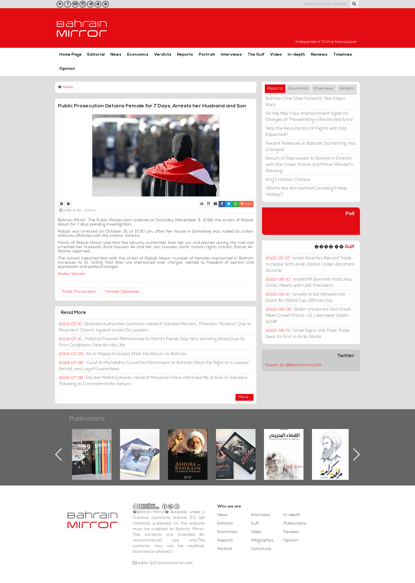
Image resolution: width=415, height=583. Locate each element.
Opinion (67, 69)
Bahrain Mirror (81, 28)
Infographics (262, 540)
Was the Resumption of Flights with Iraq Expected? (306, 131)
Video (276, 55)
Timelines (342, 55)
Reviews (319, 55)
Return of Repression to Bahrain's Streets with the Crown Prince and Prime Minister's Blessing (309, 164)
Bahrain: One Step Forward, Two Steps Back (305, 101)
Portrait (207, 55)
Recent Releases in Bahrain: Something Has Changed (311, 146)
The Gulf (256, 55)
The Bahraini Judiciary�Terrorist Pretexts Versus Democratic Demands (236, 449)
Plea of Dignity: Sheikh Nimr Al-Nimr (284, 442)
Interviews (231, 55)
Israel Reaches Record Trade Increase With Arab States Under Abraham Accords (310, 264)
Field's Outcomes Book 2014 (331, 438)
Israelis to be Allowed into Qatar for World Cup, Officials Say (305, 297)
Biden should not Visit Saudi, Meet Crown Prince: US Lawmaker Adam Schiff (308, 315)
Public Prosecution (79, 292)
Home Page (70, 55)
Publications (87, 419)
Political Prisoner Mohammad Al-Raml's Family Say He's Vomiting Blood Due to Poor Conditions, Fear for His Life (151, 342)
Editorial (96, 55)
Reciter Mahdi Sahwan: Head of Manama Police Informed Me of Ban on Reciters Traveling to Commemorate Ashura (153, 381)
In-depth (296, 55)
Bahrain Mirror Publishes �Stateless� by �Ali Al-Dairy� (188, 445)
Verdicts (162, 55)
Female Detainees (122, 292)
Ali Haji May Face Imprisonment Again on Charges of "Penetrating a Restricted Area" (309, 116)
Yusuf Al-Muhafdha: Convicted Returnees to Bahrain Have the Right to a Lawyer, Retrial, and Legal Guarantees (154, 366)
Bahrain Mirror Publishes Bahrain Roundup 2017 (92, 445)
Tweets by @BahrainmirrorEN (293, 365)
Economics (137, 55)
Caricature (261, 549)
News (115, 55)
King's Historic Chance (288, 179)
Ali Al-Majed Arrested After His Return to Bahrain (123, 354)
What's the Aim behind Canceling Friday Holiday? (306, 191)
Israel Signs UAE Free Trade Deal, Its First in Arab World (308, 333)
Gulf (349, 246)
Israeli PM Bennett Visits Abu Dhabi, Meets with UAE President (309, 282)
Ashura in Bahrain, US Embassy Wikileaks (140, 445)
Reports (185, 55)
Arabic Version (71, 274)
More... (244, 397)
